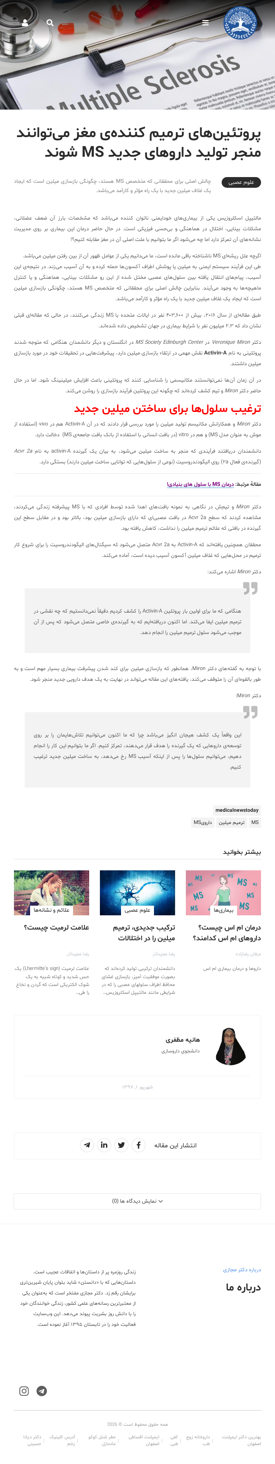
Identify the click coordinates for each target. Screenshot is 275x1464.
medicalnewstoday (237, 810)
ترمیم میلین (232, 822)
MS (255, 822)
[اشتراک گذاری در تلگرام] (87, 1145)
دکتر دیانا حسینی (32, 1441)
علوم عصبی (241, 182)
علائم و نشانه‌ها (51, 910)
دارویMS (203, 822)
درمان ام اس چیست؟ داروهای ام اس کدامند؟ (227, 933)
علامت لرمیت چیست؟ (56, 928)
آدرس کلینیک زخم (62, 1441)
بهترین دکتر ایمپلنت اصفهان (241, 1441)
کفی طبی (174, 1441)
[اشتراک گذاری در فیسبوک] (138, 1145)
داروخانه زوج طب (197, 1441)
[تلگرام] (42, 1391)
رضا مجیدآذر (164, 954)
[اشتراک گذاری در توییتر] (121, 1145)
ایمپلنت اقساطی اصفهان (144, 1441)
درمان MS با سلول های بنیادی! (200, 484)
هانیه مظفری (183, 1040)
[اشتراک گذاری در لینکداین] (104, 1145)
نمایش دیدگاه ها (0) (134, 1201)
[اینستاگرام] (24, 1391)
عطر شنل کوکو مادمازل (102, 1441)
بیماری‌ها (223, 910)
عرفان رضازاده (248, 954)
